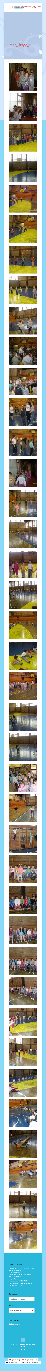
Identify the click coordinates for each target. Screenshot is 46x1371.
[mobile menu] (39, 7)
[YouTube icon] (22, 1350)
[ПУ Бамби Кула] (23, 7)
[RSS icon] (24, 1350)
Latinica (17, 1324)
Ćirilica (11, 1324)
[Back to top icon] (23, 1340)
